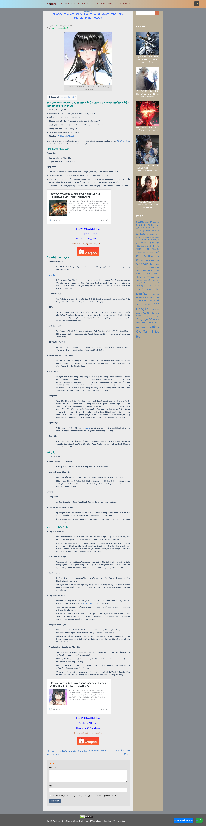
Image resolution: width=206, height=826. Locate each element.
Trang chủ (64, 3)
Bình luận (53, 767)
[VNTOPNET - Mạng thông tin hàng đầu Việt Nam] (52, 4)
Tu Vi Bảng (92, 3)
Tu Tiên (125, 3)
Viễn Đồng (155, 316)
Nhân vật (80, 3)
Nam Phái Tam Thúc (146, 252)
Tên (50, 786)
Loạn (140, 237)
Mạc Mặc (145, 243)
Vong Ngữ (144, 319)
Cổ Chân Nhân (143, 225)
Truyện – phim (72, 3)
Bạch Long (85, 428)
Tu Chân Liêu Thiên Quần (67, 136)
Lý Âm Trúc (87, 603)
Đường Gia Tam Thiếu (147, 331)
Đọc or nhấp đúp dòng (184, 820)
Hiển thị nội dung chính (67, 97)
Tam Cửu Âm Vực (153, 286)
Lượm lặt (119, 3)
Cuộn (200, 820)
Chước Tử (156, 222)
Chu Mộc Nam (144, 222)
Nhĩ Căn (146, 264)
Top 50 (86, 3)
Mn (85, 11)
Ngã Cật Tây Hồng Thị (147, 256)
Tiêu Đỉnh (148, 313)
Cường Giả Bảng (101, 3)
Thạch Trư (145, 304)
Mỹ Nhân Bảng (111, 3)
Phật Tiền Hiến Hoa (151, 283)
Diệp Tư (52, 275)
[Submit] (157, 13)
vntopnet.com (121, 821)
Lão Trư (146, 237)
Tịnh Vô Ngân (146, 316)
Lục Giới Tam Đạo (146, 240)
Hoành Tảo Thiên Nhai (145, 228)
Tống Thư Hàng (123, 141)
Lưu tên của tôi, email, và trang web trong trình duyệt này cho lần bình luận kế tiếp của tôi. (85, 796)
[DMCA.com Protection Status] (86, 816)
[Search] (130, 4)
